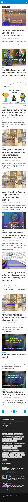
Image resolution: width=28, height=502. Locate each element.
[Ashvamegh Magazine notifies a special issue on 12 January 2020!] (14, 302)
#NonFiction (13, 441)
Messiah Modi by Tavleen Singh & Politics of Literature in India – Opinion (13, 196)
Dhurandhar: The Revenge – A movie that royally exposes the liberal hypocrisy (16, 487)
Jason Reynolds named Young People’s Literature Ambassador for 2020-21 (13, 235)
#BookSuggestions (7, 443)
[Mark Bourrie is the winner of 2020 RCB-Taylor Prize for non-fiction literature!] (14, 97)
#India (4, 434)
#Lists (15, 443)
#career (4, 459)
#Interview (13, 452)
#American (5, 454)
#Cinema (17, 454)
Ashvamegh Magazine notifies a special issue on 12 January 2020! (14, 317)
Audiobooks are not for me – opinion (14, 356)
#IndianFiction (18, 434)
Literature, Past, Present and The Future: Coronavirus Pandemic (13, 33)
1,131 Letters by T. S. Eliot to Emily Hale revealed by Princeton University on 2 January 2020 (13, 276)
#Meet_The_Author (7, 438)
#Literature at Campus (7, 445)
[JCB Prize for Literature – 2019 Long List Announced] (14, 379)
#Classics (15, 448)
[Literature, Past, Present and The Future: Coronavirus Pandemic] (14, 17)
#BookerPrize (5, 457)
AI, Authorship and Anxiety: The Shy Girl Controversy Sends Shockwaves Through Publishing (16, 478)
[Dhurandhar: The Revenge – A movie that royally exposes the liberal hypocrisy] (4, 485)
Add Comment (15, 38)
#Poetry (21, 436)
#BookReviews (6, 436)
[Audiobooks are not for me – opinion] (14, 342)
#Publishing (22, 443)
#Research (5, 441)
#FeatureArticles (6, 448)
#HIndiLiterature (6, 450)
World (3, 28)
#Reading (15, 436)
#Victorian (11, 454)
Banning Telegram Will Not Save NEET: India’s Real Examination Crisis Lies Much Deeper (16, 470)
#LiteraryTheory (21, 452)
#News (10, 434)
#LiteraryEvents (17, 438)
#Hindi (23, 454)
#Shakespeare (6, 452)
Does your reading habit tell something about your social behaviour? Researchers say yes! (13, 154)
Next (25, 411)
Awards (4, 107)
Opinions (4, 68)
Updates (4, 312)
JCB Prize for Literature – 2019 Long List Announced (14, 393)
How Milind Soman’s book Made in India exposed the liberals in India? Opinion (14, 72)
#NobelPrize (15, 450)
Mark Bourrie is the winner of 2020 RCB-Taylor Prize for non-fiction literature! (14, 112)
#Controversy (18, 445)
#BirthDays (19, 457)
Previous (3, 411)
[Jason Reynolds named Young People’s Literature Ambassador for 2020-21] (14, 220)
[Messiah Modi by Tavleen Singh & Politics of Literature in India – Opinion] (14, 179)
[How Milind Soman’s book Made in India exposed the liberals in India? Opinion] (14, 57)
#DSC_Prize (12, 457)
